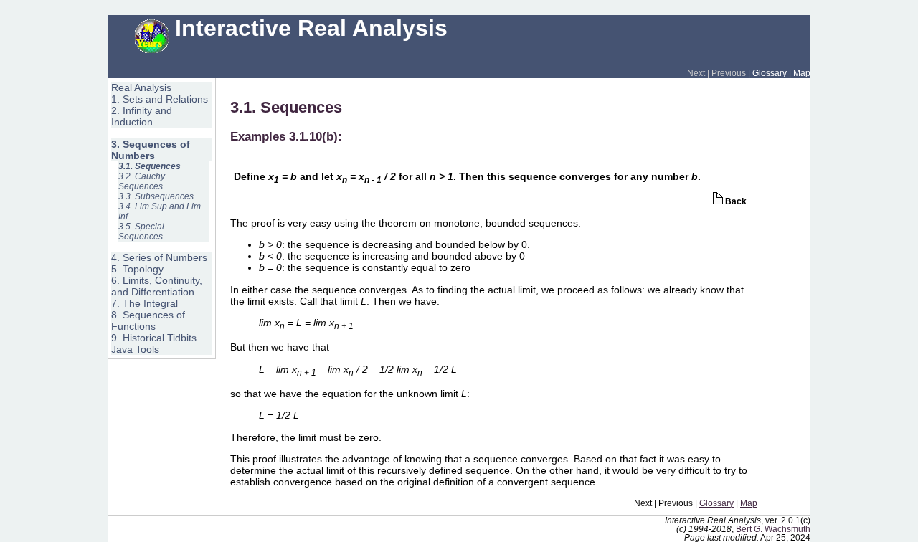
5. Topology (137, 269)
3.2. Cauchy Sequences (141, 181)
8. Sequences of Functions (148, 320)
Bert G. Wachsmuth (773, 529)
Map (801, 73)
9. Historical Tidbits (154, 337)
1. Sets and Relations (159, 99)
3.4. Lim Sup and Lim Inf (159, 211)
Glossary (769, 73)
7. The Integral (144, 303)
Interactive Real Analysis (308, 28)
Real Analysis (141, 87)
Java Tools (135, 349)
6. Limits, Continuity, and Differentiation (156, 286)
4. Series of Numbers (159, 257)
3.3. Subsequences (156, 196)
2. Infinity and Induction (141, 116)
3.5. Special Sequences (141, 232)
